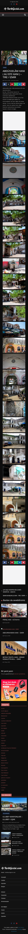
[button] (14, 138)
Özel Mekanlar (4, 772)
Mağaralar (3, 758)
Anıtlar (3, 708)
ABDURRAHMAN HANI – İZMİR (13, 633)
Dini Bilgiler (4, 728)
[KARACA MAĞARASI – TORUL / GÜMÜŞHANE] (6, 835)
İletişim (3, 886)
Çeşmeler (3, 725)
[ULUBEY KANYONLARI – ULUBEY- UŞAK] (14, 804)
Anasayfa (3, 877)
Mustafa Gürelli (15, 80)
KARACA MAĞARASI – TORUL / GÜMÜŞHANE (17, 834)
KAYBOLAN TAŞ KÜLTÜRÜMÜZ (8, 748)
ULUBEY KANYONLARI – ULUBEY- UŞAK (12, 818)
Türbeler (3, 787)
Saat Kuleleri (4, 775)
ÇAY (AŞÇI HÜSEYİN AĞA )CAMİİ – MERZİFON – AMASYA (12, 591)
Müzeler (3, 765)
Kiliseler (3, 753)
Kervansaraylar (5, 750)
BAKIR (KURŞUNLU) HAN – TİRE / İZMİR (14, 595)
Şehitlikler (3, 780)
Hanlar (4, 67)
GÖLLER (3, 733)
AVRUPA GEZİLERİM (6, 713)
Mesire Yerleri (4, 763)
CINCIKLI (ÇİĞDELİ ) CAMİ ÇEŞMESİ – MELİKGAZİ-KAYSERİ (18, 851)
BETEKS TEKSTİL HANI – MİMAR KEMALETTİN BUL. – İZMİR (13, 658)
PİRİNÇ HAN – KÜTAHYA (11, 620)
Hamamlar (3, 735)
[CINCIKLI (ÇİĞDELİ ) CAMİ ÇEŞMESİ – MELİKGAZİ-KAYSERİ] (6, 852)
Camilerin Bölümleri (6, 721)
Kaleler (3, 743)
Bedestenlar (4, 716)
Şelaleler (3, 782)
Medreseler (4, 760)
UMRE (2, 790)
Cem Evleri (3, 723)
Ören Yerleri (4, 770)
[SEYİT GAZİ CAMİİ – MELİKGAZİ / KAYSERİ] (6, 843)
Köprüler (3, 755)
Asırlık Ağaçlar (4, 711)
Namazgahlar (4, 768)
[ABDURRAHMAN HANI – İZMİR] (10, 629)
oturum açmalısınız (19, 674)
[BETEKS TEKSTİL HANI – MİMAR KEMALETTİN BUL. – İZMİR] (14, 642)
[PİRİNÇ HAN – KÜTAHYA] (14, 605)
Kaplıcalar (3, 745)
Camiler (3, 718)
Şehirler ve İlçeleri (5, 777)
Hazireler (3, 740)
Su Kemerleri (4, 785)
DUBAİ (2, 730)
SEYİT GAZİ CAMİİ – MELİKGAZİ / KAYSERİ (17, 842)
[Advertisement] (14, 31)
